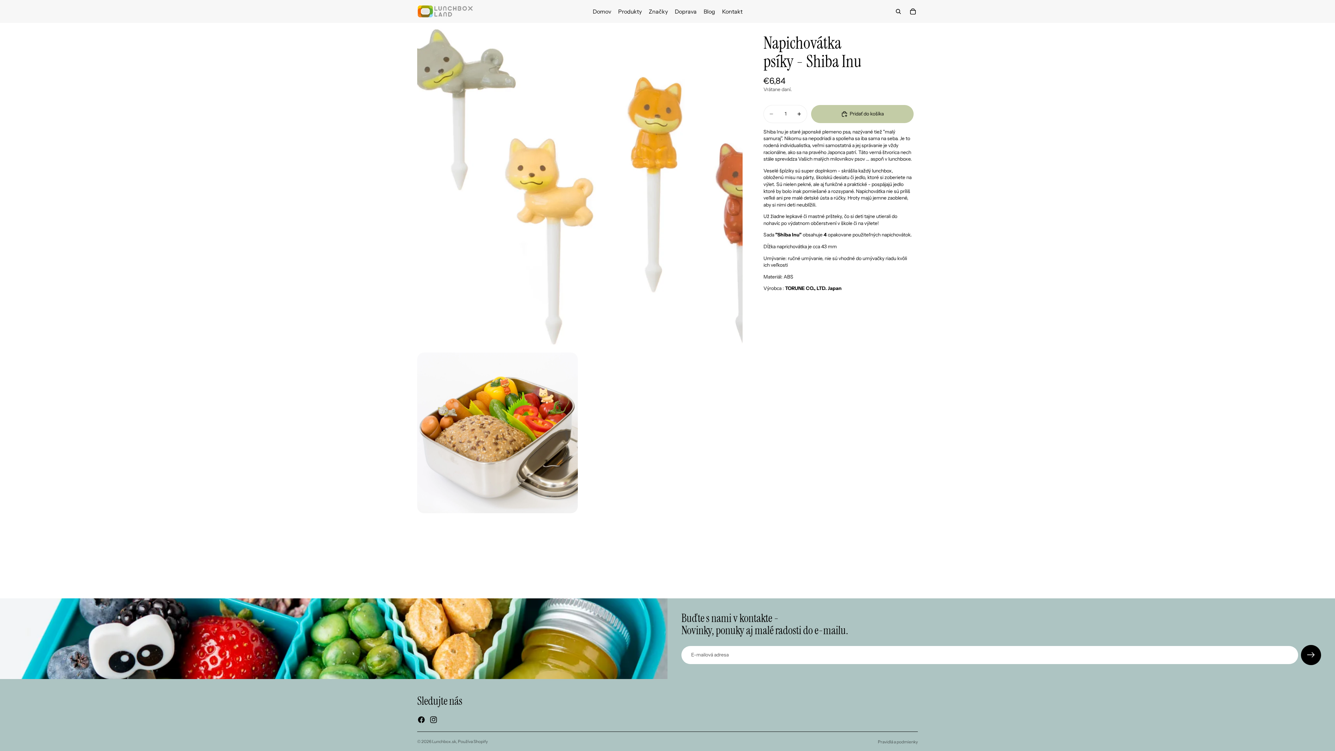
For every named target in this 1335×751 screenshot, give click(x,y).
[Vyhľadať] (898, 11)
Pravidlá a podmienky (898, 741)
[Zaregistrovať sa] (1311, 655)
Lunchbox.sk (444, 741)
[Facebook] (421, 720)
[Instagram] (433, 720)
